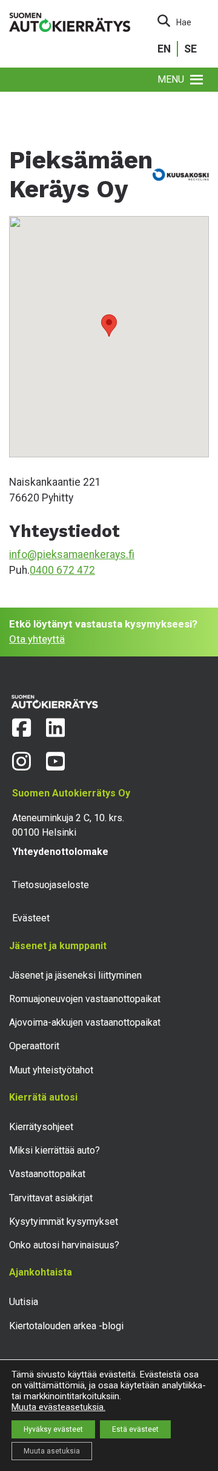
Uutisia (23, 1301)
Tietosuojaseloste (50, 885)
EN (164, 49)
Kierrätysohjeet (41, 1127)
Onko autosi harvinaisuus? (64, 1245)
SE (190, 49)
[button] (170, 80)
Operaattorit (34, 1046)
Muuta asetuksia (52, 1451)
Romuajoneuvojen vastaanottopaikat (84, 999)
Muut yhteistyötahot (51, 1070)
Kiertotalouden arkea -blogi (66, 1326)
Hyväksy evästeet (53, 1429)
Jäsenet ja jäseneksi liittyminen (75, 975)
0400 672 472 (62, 570)
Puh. (19, 570)
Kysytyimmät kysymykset (63, 1221)
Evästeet (31, 918)
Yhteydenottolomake (60, 851)
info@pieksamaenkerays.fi (71, 554)
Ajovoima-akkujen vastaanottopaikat (84, 1022)
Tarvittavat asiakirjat (51, 1198)
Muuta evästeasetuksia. (58, 1407)
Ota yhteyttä (37, 639)
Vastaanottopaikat (47, 1174)
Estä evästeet (135, 1429)
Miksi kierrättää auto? (54, 1150)
